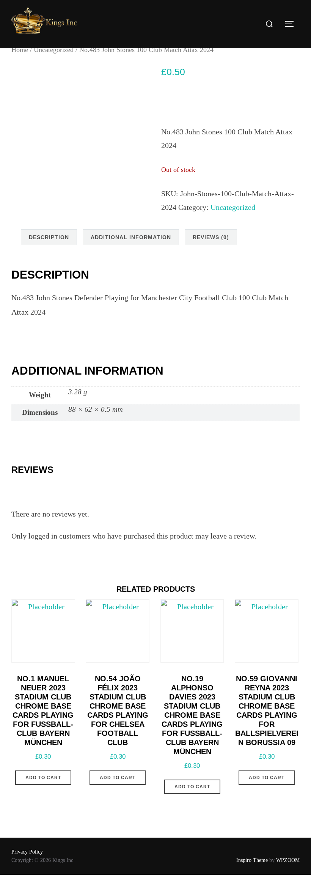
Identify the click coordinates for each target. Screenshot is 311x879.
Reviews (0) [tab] (211, 237)
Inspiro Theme (252, 860)
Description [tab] (49, 237)
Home (19, 50)
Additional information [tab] (131, 237)
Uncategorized (54, 50)
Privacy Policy (27, 852)
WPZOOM (288, 860)
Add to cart (43, 777)
